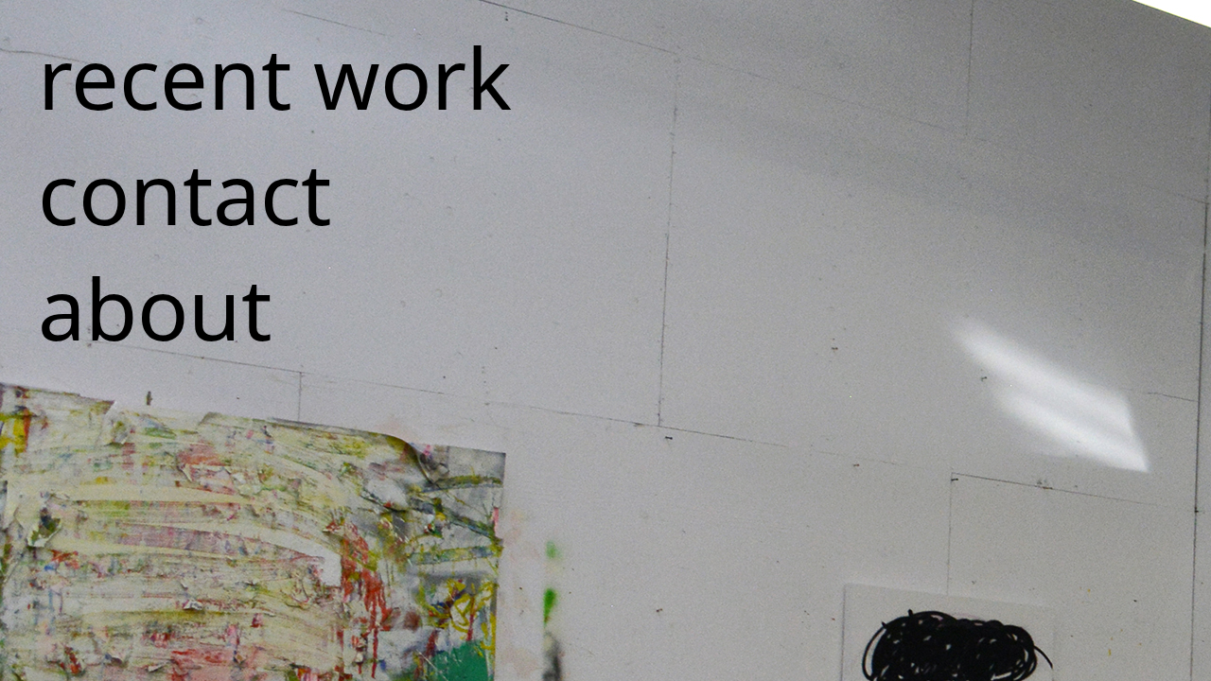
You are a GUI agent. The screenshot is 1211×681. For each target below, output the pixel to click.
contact (184, 192)
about (155, 307)
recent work (275, 76)
